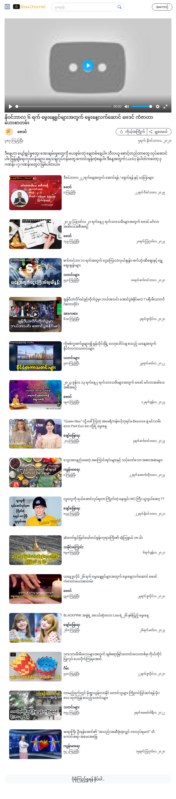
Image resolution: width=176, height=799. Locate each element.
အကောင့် (162, 7)
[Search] (119, 7)
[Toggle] (9, 7)
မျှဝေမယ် (161, 132)
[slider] (63, 106)
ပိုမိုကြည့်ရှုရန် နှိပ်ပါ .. (88, 779)
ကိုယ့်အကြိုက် (135, 132)
